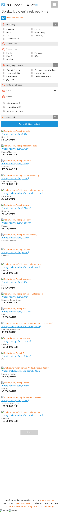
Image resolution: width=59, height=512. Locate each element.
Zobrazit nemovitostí (29, 124)
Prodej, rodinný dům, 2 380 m (16, 208)
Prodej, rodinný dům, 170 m (15, 163)
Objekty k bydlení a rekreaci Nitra (24, 11)
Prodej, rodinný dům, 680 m (15, 252)
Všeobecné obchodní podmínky (18, 506)
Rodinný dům (40, 73)
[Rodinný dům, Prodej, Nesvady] (15, 205)
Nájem (37, 56)
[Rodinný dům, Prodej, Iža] (13, 353)
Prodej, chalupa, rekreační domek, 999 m (21, 370)
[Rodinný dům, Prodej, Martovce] (16, 279)
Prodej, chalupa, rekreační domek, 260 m (21, 326)
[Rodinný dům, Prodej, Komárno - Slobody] (20, 175)
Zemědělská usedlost (44, 76)
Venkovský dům (13, 73)
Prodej (9, 53)
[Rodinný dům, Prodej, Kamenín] (15, 249)
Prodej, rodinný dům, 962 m (15, 282)
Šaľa (8, 35)
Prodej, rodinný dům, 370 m (15, 178)
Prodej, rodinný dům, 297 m (15, 296)
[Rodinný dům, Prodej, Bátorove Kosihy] (19, 234)
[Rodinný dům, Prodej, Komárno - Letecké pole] (22, 294)
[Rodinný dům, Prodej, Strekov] (15, 382)
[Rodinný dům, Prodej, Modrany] (16, 219)
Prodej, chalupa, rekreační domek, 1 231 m (22, 193)
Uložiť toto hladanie (14, 17)
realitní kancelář (14, 107)
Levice (37, 29)
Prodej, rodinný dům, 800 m (15, 385)
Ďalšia (29, 432)
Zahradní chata (13, 70)
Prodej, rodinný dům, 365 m (15, 134)
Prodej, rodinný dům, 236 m (15, 148)
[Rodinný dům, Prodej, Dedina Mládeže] (19, 145)
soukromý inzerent (15, 111)
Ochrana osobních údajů (43, 506)
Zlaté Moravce (12, 38)
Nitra (8, 32)
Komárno (10, 29)
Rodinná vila (11, 76)
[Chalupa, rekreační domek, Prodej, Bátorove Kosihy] (25, 368)
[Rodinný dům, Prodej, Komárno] (16, 160)
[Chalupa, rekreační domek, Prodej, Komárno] (21, 412)
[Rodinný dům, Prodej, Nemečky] (16, 131)
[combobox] (29, 117)
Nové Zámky (40, 32)
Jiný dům (10, 79)
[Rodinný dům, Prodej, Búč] (13, 308)
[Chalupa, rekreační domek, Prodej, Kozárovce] (22, 190)
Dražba (9, 59)
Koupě (9, 56)
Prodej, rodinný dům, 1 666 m (16, 222)
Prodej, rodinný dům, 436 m (15, 400)
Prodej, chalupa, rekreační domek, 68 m (20, 267)
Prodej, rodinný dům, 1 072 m (16, 311)
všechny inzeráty (14, 103)
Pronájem (39, 53)
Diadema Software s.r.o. (24, 503)
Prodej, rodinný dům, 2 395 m (16, 341)
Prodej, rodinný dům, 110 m (15, 237)
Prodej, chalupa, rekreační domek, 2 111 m (22, 415)
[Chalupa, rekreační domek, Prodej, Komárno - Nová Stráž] (27, 323)
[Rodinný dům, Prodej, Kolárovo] (16, 338)
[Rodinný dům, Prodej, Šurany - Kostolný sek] (21, 397)
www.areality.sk (47, 500)
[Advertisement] (29, 468)
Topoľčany (39, 35)
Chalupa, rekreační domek (46, 70)
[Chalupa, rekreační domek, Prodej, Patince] (21, 264)
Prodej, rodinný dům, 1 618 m (16, 356)
